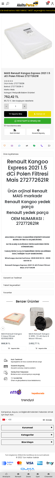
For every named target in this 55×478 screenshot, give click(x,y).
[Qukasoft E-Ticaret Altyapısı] (27, 469)
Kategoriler (27, 434)
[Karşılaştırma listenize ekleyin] (27, 145)
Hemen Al (40, 114)
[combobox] (4, 419)
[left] (3, 328)
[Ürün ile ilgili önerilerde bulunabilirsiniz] (50, 145)
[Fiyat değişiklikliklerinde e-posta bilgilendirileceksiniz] (34, 145)
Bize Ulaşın (27, 442)
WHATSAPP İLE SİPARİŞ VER (29, 121)
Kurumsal (27, 427)
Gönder (49, 420)
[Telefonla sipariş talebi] (42, 145)
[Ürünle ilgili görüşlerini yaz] (20, 145)
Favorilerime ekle (13, 126)
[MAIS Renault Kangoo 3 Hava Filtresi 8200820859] (13, 319)
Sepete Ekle (17, 114)
